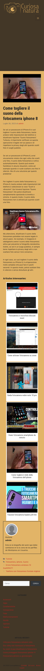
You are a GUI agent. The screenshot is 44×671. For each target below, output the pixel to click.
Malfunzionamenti (10, 617)
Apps (5, 603)
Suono (25, 562)
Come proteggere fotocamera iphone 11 (19, 652)
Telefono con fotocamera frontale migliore (23, 571)
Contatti (24, 665)
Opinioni (6, 624)
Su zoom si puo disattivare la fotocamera (20, 649)
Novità (5, 620)
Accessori (7, 600)
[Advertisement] (22, 46)
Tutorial (9, 559)
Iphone (19, 562)
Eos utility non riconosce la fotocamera (19, 646)
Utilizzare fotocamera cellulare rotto (17, 642)
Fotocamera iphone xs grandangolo (17, 656)
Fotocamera (11, 562)
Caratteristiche (9, 606)
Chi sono (31, 665)
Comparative (8, 610)
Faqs (5, 613)
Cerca (36, 583)
